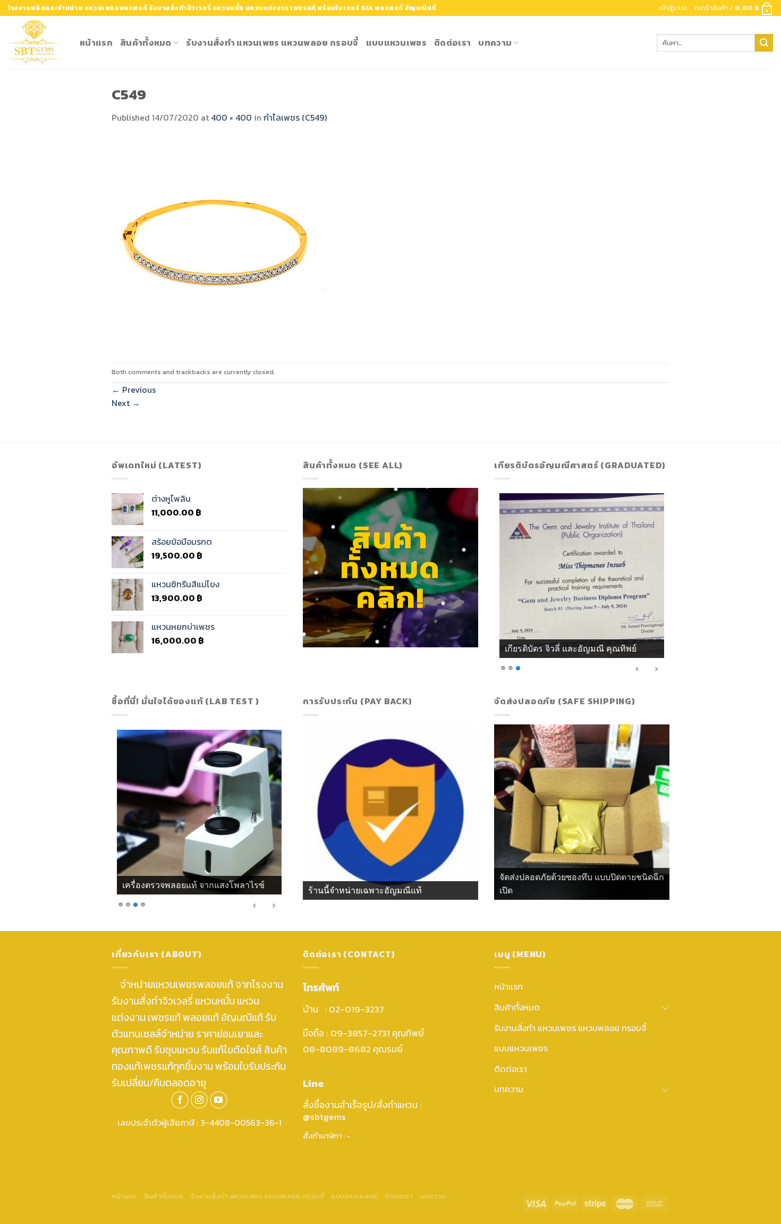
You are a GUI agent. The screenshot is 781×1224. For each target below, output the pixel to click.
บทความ (495, 42)
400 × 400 (231, 117)
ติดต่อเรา (452, 42)
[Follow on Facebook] (180, 1100)
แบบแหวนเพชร (396, 42)
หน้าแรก (96, 42)
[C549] (218, 243)
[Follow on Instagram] (199, 1100)
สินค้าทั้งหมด (146, 42)
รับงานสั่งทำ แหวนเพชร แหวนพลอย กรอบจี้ (272, 42)
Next (126, 402)
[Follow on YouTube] (218, 1100)
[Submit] (764, 43)
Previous (134, 389)
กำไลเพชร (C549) (295, 117)
